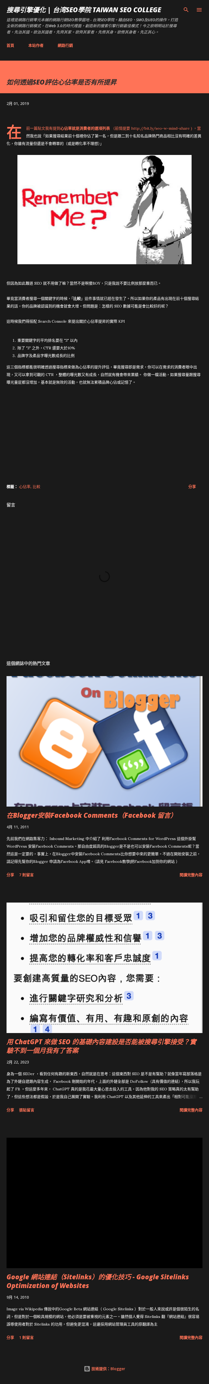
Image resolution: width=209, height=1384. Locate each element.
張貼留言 (26, 1109)
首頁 (10, 45)
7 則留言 (26, 874)
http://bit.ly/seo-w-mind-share (160, 128)
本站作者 (36, 45)
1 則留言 (26, 1337)
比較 (36, 486)
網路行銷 (65, 45)
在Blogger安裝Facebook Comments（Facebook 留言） (92, 815)
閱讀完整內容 (191, 874)
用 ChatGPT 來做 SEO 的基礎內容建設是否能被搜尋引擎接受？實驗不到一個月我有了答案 (101, 1046)
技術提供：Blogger (107, 1368)
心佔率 (24, 486)
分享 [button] (192, 486)
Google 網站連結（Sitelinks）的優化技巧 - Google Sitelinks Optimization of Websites (98, 1281)
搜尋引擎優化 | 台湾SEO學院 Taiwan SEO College (84, 9)
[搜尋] (186, 10)
